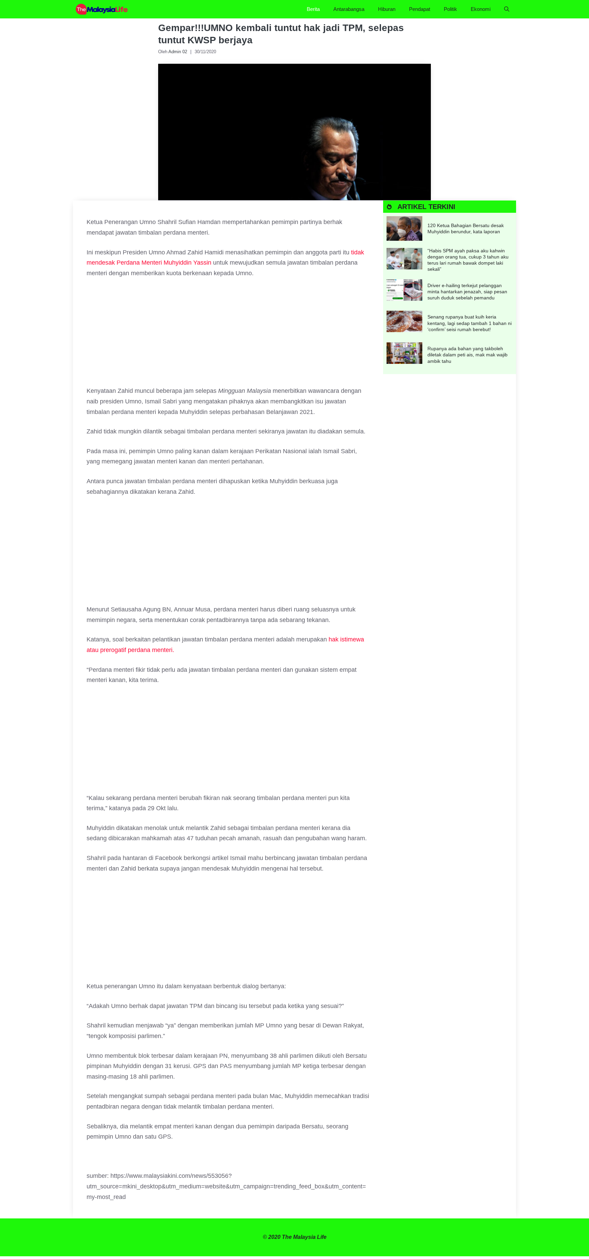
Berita (313, 9)
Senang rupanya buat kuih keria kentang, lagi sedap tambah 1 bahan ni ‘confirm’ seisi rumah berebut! (469, 323)
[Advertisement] (228, 335)
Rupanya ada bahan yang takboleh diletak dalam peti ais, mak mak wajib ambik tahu (467, 355)
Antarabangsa (348, 9)
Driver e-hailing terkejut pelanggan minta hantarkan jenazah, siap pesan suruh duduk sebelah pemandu (467, 291)
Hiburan (386, 9)
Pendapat (419, 9)
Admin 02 (177, 51)
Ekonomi (480, 9)
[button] (506, 9)
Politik (450, 9)
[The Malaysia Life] (102, 9)
